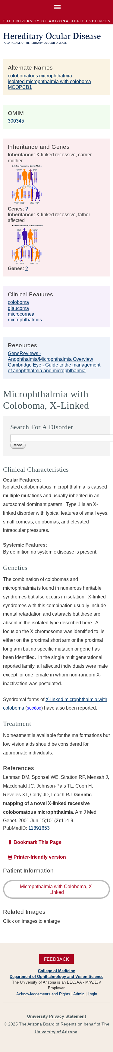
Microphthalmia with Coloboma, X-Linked (56, 889)
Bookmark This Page (37, 842)
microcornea (21, 314)
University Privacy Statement (56, 1016)
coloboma (18, 302)
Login (92, 994)
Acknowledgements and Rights (43, 994)
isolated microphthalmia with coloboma (49, 81)
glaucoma (18, 308)
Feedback (56, 958)
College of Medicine (56, 971)
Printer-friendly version (40, 857)
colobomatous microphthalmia (40, 75)
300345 (16, 120)
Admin (78, 994)
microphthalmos (25, 319)
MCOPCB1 (20, 87)
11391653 (39, 828)
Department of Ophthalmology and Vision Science (56, 976)
